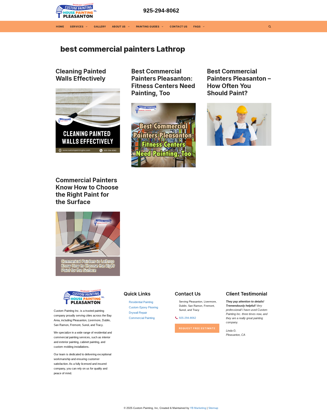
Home (60, 26)
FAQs (197, 26)
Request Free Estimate (197, 328)
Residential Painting (141, 302)
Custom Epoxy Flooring (143, 307)
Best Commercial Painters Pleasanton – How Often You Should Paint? (239, 82)
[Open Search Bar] (269, 26)
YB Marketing (198, 407)
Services (76, 26)
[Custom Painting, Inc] (84, 303)
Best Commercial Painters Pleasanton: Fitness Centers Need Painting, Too (163, 82)
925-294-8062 (161, 10)
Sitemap (213, 407)
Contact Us (178, 26)
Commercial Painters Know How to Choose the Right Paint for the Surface (87, 191)
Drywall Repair (138, 312)
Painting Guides (148, 26)
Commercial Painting (142, 318)
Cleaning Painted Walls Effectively (81, 75)
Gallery (100, 26)
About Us (119, 26)
